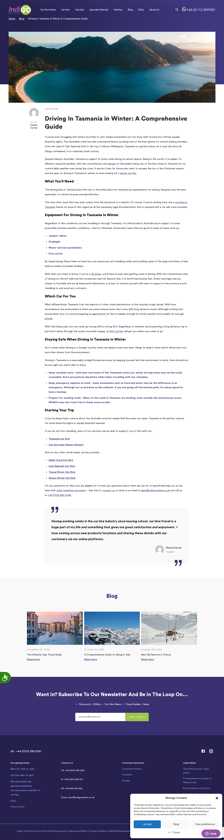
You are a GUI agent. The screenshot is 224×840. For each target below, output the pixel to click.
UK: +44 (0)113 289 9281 (73, 770)
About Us (154, 9)
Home (12, 19)
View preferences (205, 824)
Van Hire (79, 9)
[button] (217, 798)
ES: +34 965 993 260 (71, 788)
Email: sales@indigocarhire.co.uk (77, 797)
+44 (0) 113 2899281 (201, 9)
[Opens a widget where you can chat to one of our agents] (210, 833)
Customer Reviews (132, 769)
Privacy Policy (17, 807)
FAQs (141, 9)
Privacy (176, 832)
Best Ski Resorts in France (196, 788)
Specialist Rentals (99, 9)
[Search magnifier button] (177, 9)
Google (126, 781)
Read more (33, 659)
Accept (147, 824)
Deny (176, 824)
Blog (130, 9)
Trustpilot (127, 775)
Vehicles (118, 9)
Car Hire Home (48, 9)
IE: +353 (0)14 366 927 (72, 779)
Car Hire (65, 9)
